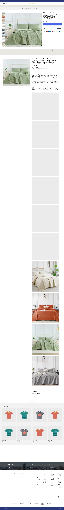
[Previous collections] (31, 401)
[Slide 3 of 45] (3, 19)
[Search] (2, 4)
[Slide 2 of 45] (3, 16)
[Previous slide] (6, 30)
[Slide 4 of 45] (3, 22)
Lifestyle (38, 479)
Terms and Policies (59, 508)
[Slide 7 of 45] (3, 32)
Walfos (59, 494)
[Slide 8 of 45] (3, 35)
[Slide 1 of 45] (3, 13)
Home (23, 8)
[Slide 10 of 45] (3, 42)
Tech (38, 477)
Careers (44, 479)
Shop (38, 484)
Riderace (59, 487)
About (44, 474)
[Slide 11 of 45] (3, 45)
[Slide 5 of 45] (3, 26)
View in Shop (52, 24)
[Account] (59, 4)
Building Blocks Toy (59, 478)
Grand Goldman (6, 508)
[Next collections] (33, 401)
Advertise (44, 477)
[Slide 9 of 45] (3, 38)
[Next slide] (40, 30)
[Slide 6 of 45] (3, 29)
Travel (38, 481)
